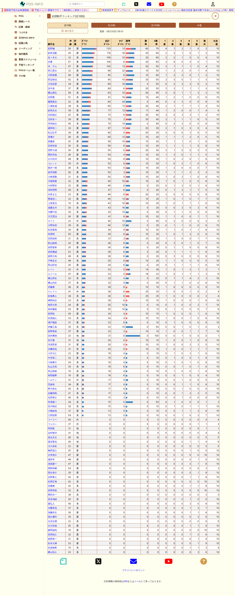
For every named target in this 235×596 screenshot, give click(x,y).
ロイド (51, 220)
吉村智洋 (52, 432)
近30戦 (111, 25)
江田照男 (52, 415)
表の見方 (69, 30)
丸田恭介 (52, 397)
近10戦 (67, 25)
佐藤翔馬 (52, 393)
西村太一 (52, 494)
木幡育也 (52, 508)
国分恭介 (52, 472)
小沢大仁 (52, 353)
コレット (52, 163)
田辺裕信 (52, 79)
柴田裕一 (52, 538)
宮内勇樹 (52, 335)
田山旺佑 (52, 265)
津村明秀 (52, 189)
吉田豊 (51, 97)
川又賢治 (52, 216)
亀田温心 (52, 450)
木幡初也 (52, 349)
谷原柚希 (52, 547)
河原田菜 (52, 344)
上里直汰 (52, 203)
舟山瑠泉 (52, 371)
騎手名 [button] (51, 44)
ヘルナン (52, 379)
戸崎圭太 (52, 260)
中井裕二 (52, 357)
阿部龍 (51, 428)
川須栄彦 (52, 83)
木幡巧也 (52, 212)
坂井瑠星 (52, 172)
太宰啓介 (52, 455)
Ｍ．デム (52, 66)
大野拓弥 (52, 225)
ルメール (52, 273)
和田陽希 (52, 375)
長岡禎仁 (52, 534)
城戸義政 (52, 322)
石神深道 (52, 145)
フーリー (52, 419)
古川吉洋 (52, 159)
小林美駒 (52, 176)
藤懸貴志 (52, 101)
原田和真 (52, 490)
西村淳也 (52, 154)
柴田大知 (52, 256)
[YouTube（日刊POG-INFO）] (161, 4)
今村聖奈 (52, 185)
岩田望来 (52, 247)
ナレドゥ (52, 291)
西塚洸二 (52, 198)
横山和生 (52, 278)
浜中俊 (51, 88)
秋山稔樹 (52, 243)
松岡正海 (52, 481)
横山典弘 (52, 92)
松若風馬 (52, 229)
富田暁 (51, 313)
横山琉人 (52, 552)
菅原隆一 (52, 402)
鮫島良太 (52, 110)
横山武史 (52, 282)
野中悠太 (52, 388)
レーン (51, 269)
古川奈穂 (52, 525)
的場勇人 (52, 296)
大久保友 (52, 446)
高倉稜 (51, 384)
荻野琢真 (52, 331)
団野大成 (52, 150)
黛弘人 (51, 503)
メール (137, 581)
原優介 (51, 136)
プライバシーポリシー (133, 570)
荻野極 (51, 48)
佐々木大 (52, 57)
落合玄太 (52, 437)
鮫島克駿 (52, 53)
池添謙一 (52, 463)
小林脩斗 (52, 362)
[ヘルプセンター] (174, 4)
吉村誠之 (52, 114)
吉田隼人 (52, 477)
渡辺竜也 (52, 441)
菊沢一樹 (52, 167)
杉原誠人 (52, 318)
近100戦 (155, 25)
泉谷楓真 (52, 309)
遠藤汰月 (52, 207)
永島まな (52, 194)
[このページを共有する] (215, 16)
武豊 (50, 61)
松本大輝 (52, 543)
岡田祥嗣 (52, 468)
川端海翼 (52, 181)
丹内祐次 (52, 123)
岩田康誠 (52, 251)
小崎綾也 (52, 410)
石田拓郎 (52, 238)
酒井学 (51, 459)
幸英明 (51, 234)
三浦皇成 (52, 106)
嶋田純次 (52, 300)
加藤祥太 (52, 512)
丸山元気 (52, 366)
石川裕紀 (52, 406)
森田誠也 (52, 530)
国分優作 (52, 516)
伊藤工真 (52, 326)
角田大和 (52, 304)
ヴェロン (52, 424)
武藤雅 (51, 287)
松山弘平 (52, 132)
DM (125, 581)
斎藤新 (51, 141)
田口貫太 (52, 70)
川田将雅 (52, 75)
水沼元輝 (52, 521)
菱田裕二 (52, 128)
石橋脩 (51, 485)
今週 (199, 25)
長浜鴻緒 (52, 499)
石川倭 (51, 340)
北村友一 (52, 119)
